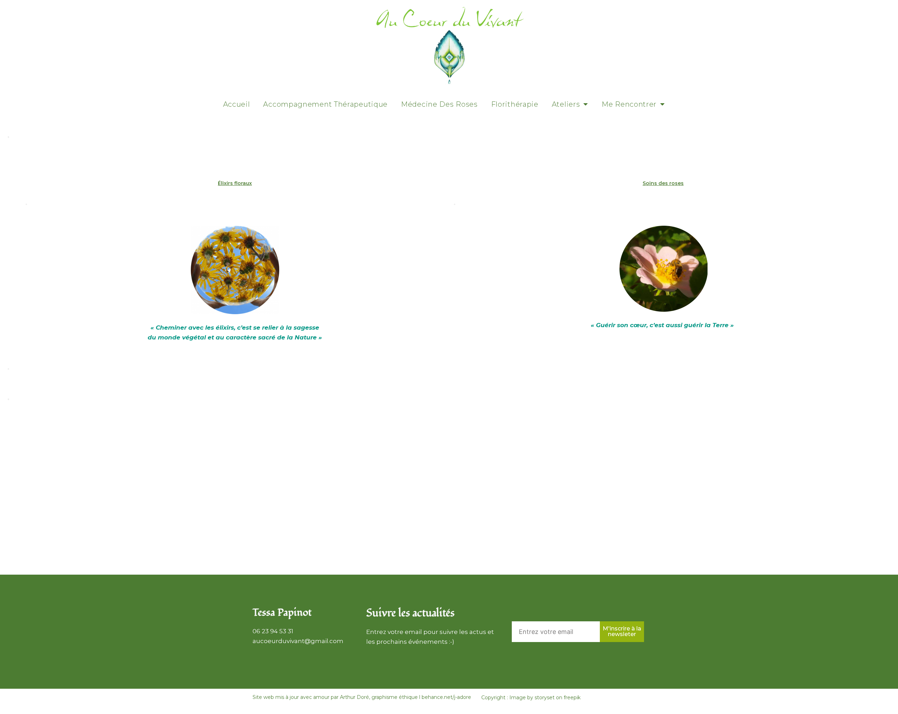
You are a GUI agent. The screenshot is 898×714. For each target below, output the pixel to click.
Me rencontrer (629, 104)
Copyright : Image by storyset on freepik (531, 697)
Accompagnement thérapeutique (325, 104)
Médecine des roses (439, 104)
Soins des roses (663, 183)
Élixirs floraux (235, 183)
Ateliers (566, 104)
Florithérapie (514, 104)
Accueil (236, 104)
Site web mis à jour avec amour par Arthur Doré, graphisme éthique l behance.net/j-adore (362, 697)
